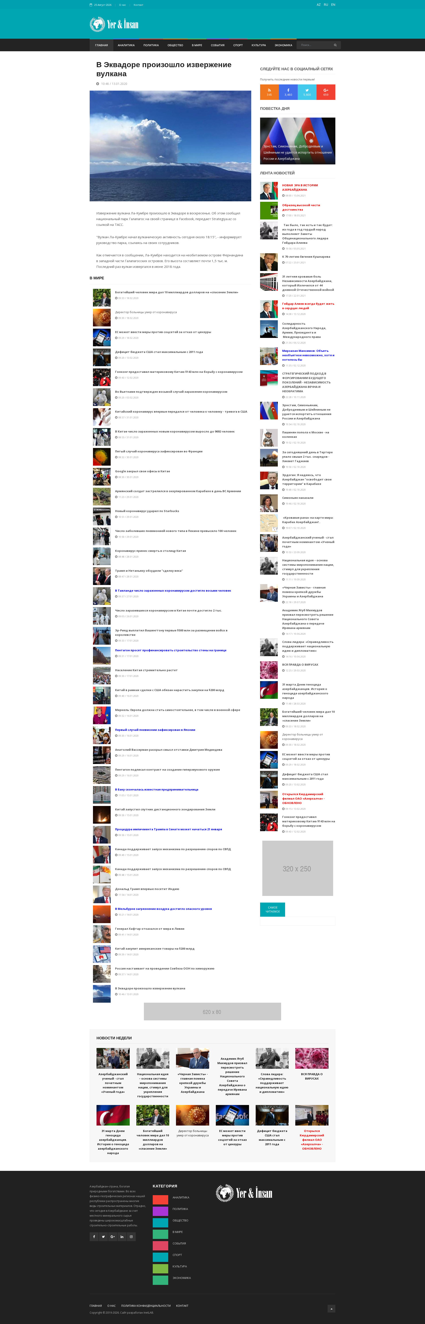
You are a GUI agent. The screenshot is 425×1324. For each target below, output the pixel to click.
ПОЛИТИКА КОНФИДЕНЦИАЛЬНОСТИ (146, 1306)
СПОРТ (238, 45)
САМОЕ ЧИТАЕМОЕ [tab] (273, 909)
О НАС (111, 1306)
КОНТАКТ (182, 1306)
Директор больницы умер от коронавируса (146, 312)
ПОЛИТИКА (151, 45)
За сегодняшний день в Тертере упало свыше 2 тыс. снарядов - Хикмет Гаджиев (297, 155)
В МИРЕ (197, 45)
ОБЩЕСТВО (175, 45)
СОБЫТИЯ (217, 45)
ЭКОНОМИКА (283, 45)
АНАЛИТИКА (126, 45)
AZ (319, 4)
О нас (122, 4)
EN (333, 4)
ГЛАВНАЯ (101, 45)
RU (326, 4)
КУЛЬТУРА (259, 45)
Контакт (138, 4)
